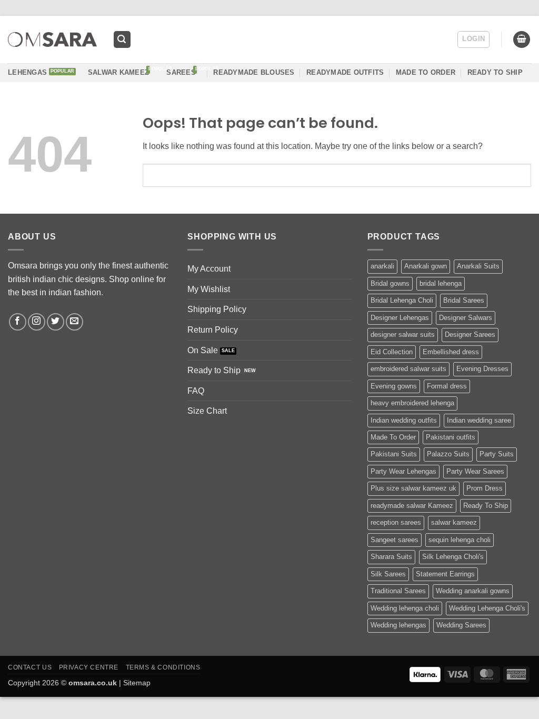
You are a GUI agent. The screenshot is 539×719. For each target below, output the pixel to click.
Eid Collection (392, 352)
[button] (122, 39)
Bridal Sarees (463, 300)
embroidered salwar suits (408, 369)
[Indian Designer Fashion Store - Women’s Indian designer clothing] (52, 40)
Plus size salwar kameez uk (413, 488)
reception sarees (396, 522)
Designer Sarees (470, 334)
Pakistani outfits (450, 437)
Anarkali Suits (478, 266)
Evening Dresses (482, 369)
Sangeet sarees (394, 540)
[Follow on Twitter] (55, 322)
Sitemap (137, 682)
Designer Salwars (465, 318)
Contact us (30, 667)
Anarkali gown (425, 266)
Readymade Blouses (253, 72)
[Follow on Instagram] (36, 322)
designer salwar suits (403, 334)
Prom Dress (484, 488)
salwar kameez (454, 522)
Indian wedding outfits (404, 420)
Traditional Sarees (398, 591)
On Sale (202, 350)
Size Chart (207, 410)
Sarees (181, 72)
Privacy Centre (89, 667)
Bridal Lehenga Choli (402, 300)
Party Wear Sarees (475, 471)
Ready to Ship (214, 370)
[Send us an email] (74, 322)
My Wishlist (208, 289)
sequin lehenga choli (459, 540)
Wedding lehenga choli (405, 608)
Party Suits (497, 454)
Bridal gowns (390, 283)
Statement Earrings (445, 574)
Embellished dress (451, 352)
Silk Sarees (388, 574)
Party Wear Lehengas (403, 471)
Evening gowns (394, 386)
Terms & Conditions (163, 667)
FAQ (195, 390)
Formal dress (447, 386)
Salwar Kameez (118, 72)
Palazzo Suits (448, 454)
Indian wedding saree (479, 420)
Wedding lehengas (398, 625)
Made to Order (425, 72)
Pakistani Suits (394, 454)
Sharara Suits (391, 557)
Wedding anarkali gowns (473, 591)
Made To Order (393, 437)
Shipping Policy (216, 309)
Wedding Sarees (461, 625)
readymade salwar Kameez (412, 506)
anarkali (382, 266)
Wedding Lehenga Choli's (487, 608)
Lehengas (27, 72)
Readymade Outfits (345, 72)
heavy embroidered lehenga (412, 403)
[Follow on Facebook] (17, 322)
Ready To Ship (495, 72)
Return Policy (212, 329)
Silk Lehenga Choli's (453, 557)
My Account (209, 268)
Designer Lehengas (400, 318)
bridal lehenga (441, 283)
